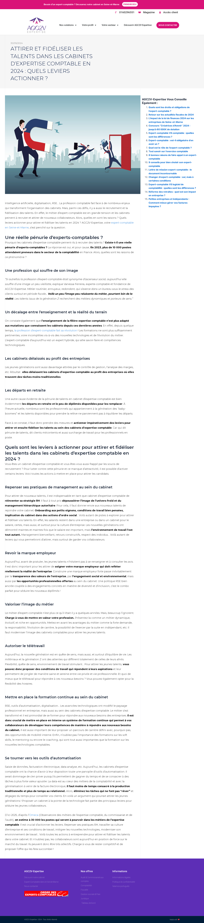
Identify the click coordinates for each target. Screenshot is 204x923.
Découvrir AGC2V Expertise (138, 25)
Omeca (33, 815)
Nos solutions (66, 25)
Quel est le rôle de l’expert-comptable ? (170, 147)
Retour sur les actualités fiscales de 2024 (171, 114)
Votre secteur (109, 25)
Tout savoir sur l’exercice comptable (168, 151)
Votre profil (87, 25)
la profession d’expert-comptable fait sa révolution (45, 330)
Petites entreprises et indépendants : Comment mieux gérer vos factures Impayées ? (169, 203)
